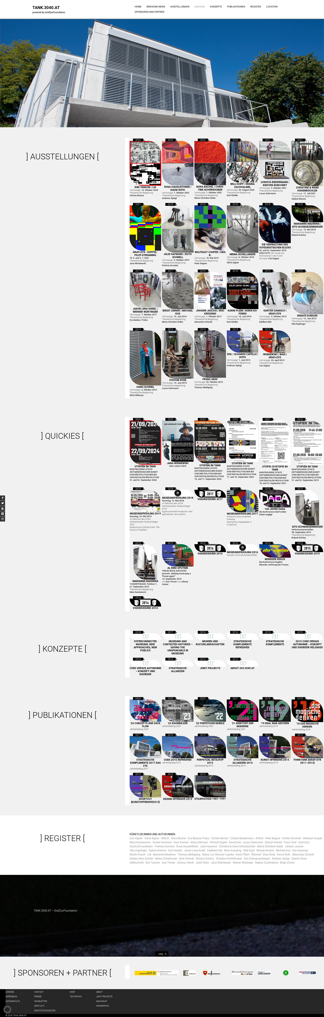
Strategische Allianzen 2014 (243, 761)
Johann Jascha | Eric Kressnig (210, 312)
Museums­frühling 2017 (242, 513)
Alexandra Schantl (303, 854)
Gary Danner (181, 842)
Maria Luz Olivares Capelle (218, 854)
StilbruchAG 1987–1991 (210, 798)
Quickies (200, 6)
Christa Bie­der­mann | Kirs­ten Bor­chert (275, 184)
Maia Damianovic (140, 842)
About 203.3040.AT (242, 668)
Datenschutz (13, 1001)
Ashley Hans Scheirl (141, 858)
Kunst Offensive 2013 (275, 759)
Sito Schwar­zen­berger (307, 526)
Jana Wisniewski (177, 463)
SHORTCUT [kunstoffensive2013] (145, 800)
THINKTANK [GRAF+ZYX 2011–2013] (307, 761)
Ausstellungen (179, 6)
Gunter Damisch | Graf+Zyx (275, 312)
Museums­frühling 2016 (242, 552)
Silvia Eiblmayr (199, 842)
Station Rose (177, 380)
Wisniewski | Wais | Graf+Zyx (275, 356)
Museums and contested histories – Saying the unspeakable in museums (178, 647)
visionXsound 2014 (145, 608)
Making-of (101, 1001)
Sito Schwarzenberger (257, 858)
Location (272, 6)
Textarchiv (76, 996)
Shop (72, 992)
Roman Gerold (273, 842)
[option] (162, 73)
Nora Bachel (178, 838)
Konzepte (216, 6)
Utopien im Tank (145, 466)
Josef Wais (202, 862)
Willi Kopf (249, 850)
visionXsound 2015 (307, 553)
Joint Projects (210, 668)
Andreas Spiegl (281, 858)
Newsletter (40, 1001)
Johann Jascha (294, 846)
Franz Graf (210, 379)
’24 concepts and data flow (145, 725)
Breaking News (156, 6)
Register (255, 6)
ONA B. (165, 838)
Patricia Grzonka (164, 846)
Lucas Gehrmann (253, 842)
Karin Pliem (242, 854)
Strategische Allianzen (178, 670)
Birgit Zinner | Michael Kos (178, 312)
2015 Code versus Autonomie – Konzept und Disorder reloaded (307, 644)
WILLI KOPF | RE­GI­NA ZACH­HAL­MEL (242, 186)
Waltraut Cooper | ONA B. (210, 254)
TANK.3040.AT (46, 7)
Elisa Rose (269, 854)
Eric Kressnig (300, 850)
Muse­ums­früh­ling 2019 (145, 513)
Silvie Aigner (151, 838)
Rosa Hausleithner (187, 846)
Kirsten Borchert (291, 838)
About (99, 992)
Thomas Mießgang (189, 854)
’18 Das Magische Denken (307, 725)
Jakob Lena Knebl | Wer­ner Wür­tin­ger (145, 310)
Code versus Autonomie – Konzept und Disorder (145, 671)
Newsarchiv (102, 1006)
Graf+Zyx (303, 842)
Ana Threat (168, 862)
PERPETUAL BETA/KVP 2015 (210, 761)
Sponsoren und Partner (149, 11)
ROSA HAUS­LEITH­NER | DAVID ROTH (177, 188)
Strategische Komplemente (275, 643)
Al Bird (259, 838)
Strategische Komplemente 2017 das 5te (145, 762)
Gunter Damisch (162, 842)
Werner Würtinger (243, 862)
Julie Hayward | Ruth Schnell (178, 256)
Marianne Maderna (145, 581)
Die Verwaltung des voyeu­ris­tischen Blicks (275, 246)
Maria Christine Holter (270, 846)
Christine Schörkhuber (229, 858)
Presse (38, 996)
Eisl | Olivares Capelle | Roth (242, 356)
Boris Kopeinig (232, 850)
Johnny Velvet (185, 862)
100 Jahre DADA (275, 509)
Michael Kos (283, 850)
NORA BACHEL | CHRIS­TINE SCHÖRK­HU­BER (210, 188)
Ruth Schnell (186, 858)
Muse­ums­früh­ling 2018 (177, 497)
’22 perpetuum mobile (210, 723)
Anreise (10, 992)
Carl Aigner (136, 838)
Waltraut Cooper (312, 838)
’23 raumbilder (178, 723)
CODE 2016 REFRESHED (178, 759)
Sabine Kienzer (157, 850)
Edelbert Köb (214, 850)
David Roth (283, 854)
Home (138, 6)
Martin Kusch (137, 854)
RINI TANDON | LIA (145, 187)
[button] (7, 1009)
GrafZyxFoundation (141, 846)
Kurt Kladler (175, 850)
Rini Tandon (153, 862)
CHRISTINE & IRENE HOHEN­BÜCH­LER (307, 189)
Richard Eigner (218, 842)
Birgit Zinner (287, 862)
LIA (149, 854)
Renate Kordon (307, 315)
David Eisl (235, 842)
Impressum (11, 996)
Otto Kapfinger (138, 850)
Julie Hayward (208, 846)
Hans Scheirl (145, 387)
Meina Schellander (242, 254)
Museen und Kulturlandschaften (210, 643)
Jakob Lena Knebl (194, 850)
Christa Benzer (219, 838)
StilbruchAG (137, 862)
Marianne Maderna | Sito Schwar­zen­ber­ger (307, 225)
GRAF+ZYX (39, 1006)
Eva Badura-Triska (198, 838)
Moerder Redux (275, 559)
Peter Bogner (272, 838)
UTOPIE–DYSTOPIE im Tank (275, 468)
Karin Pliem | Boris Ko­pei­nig (243, 312)
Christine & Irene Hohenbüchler (237, 846)
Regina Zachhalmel (266, 862)
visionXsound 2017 (210, 499)
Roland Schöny (205, 858)
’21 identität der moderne (242, 725)
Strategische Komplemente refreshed (242, 644)
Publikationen (236, 6)
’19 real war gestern (275, 723)
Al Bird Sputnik (177, 568)
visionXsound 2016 (210, 553)
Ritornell (256, 854)
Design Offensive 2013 (177, 799)
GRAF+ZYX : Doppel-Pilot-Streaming (145, 254)
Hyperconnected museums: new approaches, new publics (145, 646)
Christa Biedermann (242, 838)
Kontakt (39, 992)
